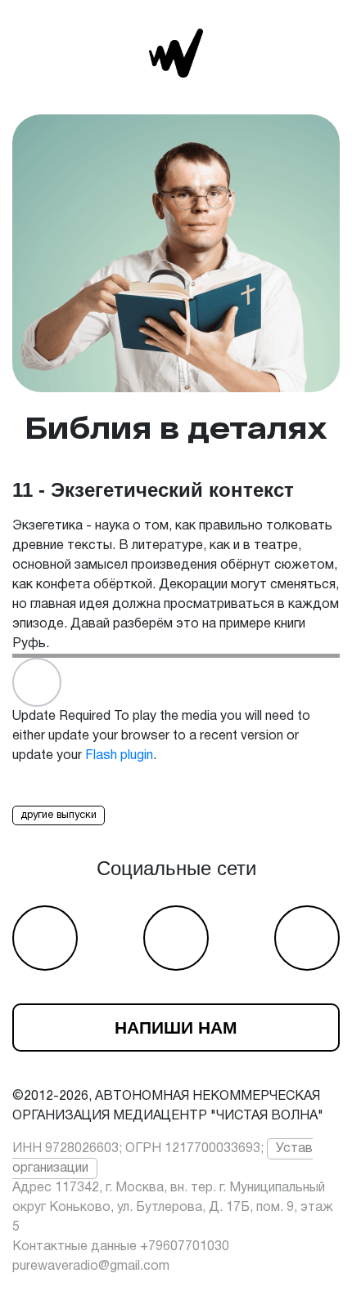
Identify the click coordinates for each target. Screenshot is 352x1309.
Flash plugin (119, 756)
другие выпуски (58, 815)
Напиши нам (176, 1027)
